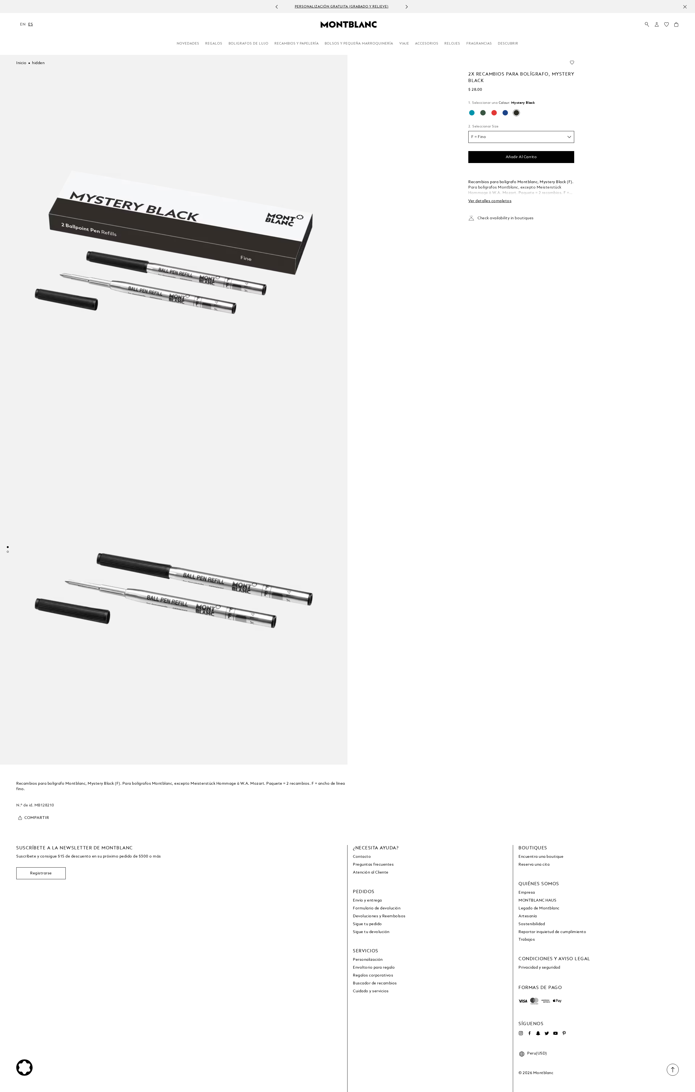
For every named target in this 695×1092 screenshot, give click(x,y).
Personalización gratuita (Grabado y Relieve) (341, 6)
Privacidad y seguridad (539, 967)
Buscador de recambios (375, 983)
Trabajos (527, 939)
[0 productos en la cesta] (676, 26)
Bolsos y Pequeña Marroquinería (359, 43)
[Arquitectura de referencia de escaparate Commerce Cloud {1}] (348, 24)
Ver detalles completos (489, 201)
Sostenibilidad (532, 924)
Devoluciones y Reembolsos (379, 916)
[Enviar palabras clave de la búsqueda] (647, 24)
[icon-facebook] (529, 1033)
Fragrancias (479, 43)
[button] (656, 24)
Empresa (527, 892)
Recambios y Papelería (296, 43)
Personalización (368, 960)
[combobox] (521, 137)
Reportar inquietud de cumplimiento (552, 932)
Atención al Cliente (370, 872)
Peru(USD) (537, 1053)
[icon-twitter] (547, 1033)
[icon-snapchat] (538, 1033)
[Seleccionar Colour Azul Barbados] (471, 112)
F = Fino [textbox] (478, 137)
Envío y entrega (367, 900)
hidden (38, 63)
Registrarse (41, 873)
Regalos (213, 43)
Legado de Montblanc (539, 908)
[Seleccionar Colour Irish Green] (482, 112)
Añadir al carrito (521, 157)
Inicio (21, 63)
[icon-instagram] (521, 1033)
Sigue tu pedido (367, 924)
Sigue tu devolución (371, 932)
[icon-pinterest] (564, 1033)
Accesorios (426, 43)
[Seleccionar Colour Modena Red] (494, 112)
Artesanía (528, 916)
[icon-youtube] (555, 1033)
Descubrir (508, 43)
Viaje (404, 43)
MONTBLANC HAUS (537, 900)
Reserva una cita (534, 864)
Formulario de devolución (376, 908)
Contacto (362, 857)
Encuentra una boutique (541, 857)
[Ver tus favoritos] (666, 26)
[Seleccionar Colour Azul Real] (505, 112)
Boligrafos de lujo (248, 43)
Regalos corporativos (373, 975)
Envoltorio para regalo (374, 967)
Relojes (452, 43)
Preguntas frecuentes (373, 864)
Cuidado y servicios (371, 991)
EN (23, 24)
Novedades (188, 43)
